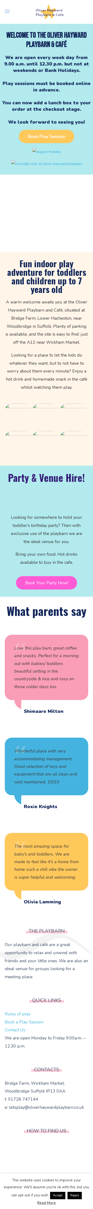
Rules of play (18, 1014)
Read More (46, 1202)
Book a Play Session (24, 1022)
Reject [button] (74, 1195)
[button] (46, 136)
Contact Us (15, 1030)
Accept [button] (57, 1195)
